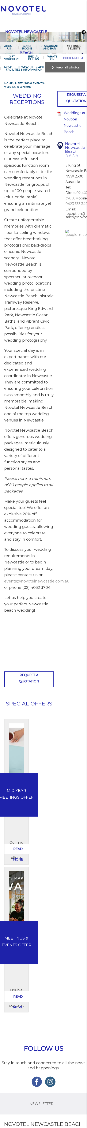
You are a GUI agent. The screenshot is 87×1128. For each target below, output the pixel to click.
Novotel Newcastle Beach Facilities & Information (24, 68)
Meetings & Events (73, 47)
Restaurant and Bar (49, 47)
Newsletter (41, 1104)
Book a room (73, 58)
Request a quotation (29, 678)
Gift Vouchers (11, 58)
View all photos (68, 67)
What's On (52, 58)
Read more (18, 850)
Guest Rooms (27, 47)
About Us (9, 47)
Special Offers (33, 58)
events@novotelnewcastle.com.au (36, 581)
